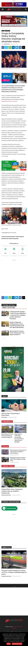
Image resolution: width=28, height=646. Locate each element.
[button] (2, 9)
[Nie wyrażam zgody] (26, 639)
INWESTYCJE (6, 547)
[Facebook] (2, 47)
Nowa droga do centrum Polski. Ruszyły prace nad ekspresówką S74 (17, 332)
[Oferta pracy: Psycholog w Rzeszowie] (14, 405)
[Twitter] (6, 47)
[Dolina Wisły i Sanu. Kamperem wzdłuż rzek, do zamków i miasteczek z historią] (14, 478)
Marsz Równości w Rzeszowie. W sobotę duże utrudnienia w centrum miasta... (18, 452)
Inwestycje (4, 567)
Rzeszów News (7, 44)
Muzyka (3, 325)
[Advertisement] (14, 275)
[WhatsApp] (9, 47)
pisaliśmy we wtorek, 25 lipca (9, 101)
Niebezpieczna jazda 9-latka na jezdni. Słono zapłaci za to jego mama (17, 459)
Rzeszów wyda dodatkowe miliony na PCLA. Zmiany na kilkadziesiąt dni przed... (13, 572)
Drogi (3, 334)
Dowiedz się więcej (17, 643)
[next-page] (5, 338)
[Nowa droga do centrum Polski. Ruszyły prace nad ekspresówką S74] (5, 332)
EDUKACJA (4, 315)
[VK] (20, 47)
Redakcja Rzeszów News (6, 576)
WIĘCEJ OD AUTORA (8, 307)
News (10, 28)
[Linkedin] (13, 47)
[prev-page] (2, 338)
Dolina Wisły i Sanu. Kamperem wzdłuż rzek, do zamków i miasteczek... (12, 491)
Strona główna (4, 28)
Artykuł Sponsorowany (6, 495)
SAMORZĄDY (7, 30)
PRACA (4, 396)
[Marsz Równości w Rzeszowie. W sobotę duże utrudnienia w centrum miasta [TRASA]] (5, 452)
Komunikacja (7, 421)
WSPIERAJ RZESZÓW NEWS (11, 502)
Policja (5, 446)
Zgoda (8, 643)
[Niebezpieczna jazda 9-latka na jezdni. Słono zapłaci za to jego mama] (5, 459)
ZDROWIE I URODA (8, 466)
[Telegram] (16, 47)
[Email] (23, 47)
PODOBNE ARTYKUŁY (9, 305)
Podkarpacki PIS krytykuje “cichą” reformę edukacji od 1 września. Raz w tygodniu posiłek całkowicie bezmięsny (18, 315)
